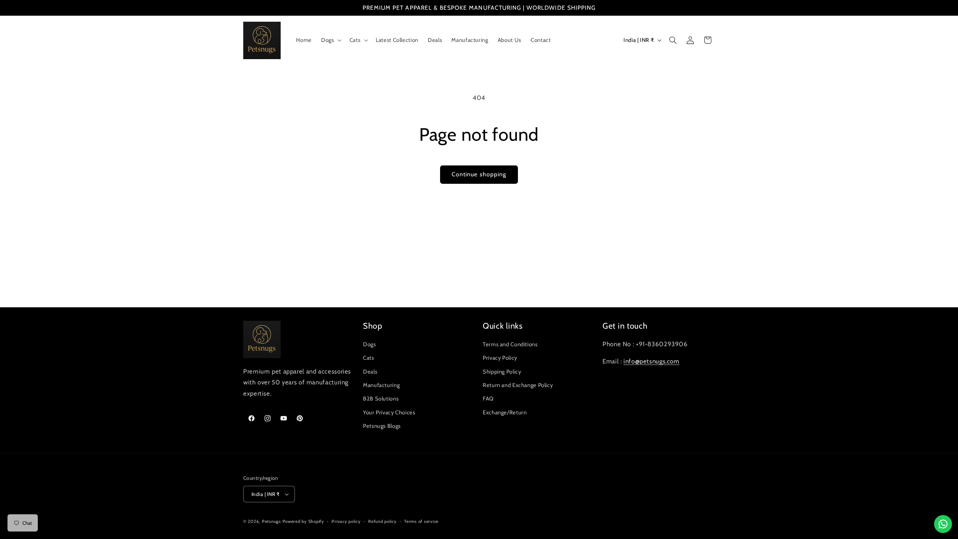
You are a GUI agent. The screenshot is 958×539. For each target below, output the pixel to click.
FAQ (488, 398)
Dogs (369, 344)
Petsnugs (271, 521)
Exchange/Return (505, 412)
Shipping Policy (502, 371)
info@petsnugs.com (651, 361)
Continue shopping (479, 174)
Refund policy (382, 521)
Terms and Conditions (510, 344)
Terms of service (421, 521)
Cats (368, 357)
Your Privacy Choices (389, 412)
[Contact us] (943, 524)
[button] (331, 40)
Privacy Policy (500, 357)
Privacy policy (346, 521)
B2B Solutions (381, 398)
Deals (370, 371)
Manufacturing (381, 385)
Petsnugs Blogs (382, 426)
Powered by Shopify (303, 521)
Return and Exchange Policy (518, 385)
